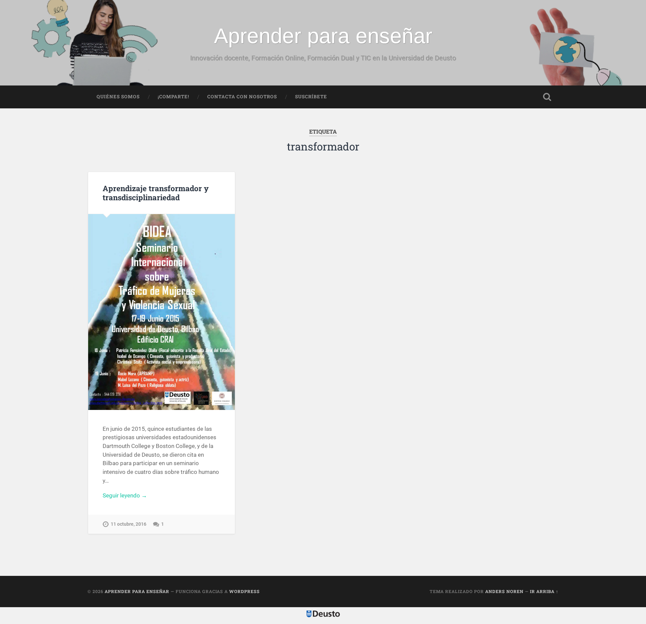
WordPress (244, 591)
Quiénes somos (118, 97)
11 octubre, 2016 (128, 524)
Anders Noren (504, 591)
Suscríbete (311, 97)
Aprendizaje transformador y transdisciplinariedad (156, 192)
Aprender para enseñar (323, 35)
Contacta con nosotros (242, 97)
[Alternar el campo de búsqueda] (547, 96)
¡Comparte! (173, 97)
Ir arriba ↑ (544, 591)
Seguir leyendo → (125, 495)
